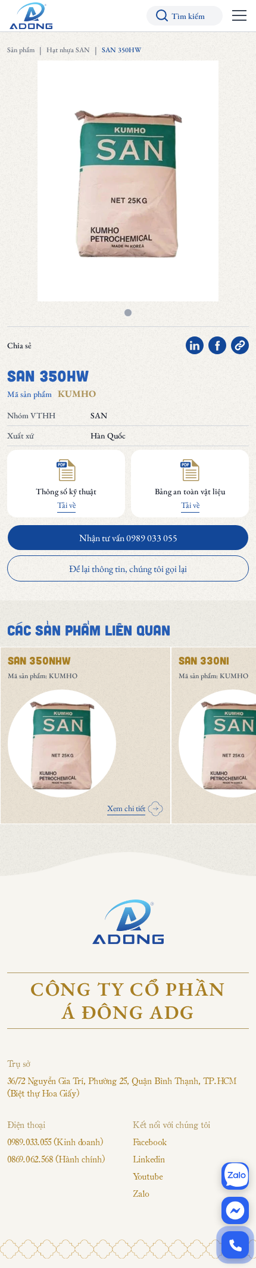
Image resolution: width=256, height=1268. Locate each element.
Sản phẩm (21, 50)
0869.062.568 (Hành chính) (56, 1158)
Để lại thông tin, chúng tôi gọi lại (128, 569)
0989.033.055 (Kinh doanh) (55, 1141)
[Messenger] (235, 1210)
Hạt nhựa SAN (68, 50)
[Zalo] (235, 1176)
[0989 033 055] (235, 1245)
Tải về (66, 505)
